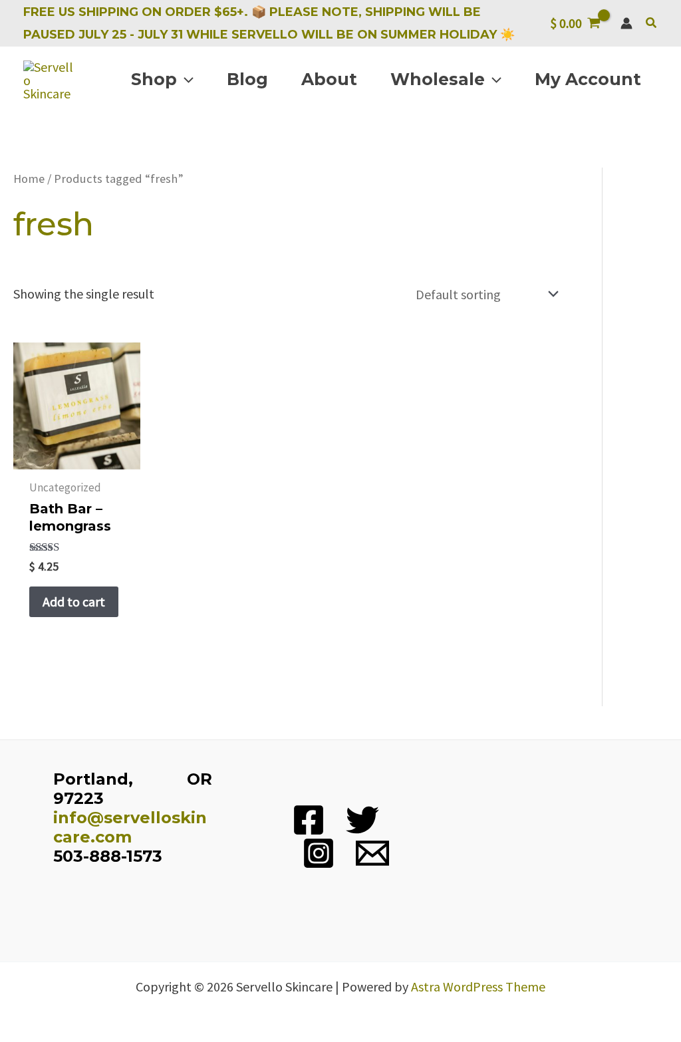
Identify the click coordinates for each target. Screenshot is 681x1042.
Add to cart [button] (74, 601)
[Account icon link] (626, 23)
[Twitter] (362, 820)
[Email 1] (372, 853)
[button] (652, 23)
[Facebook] (308, 820)
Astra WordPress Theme (478, 986)
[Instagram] (318, 853)
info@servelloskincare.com (130, 827)
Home (29, 178)
